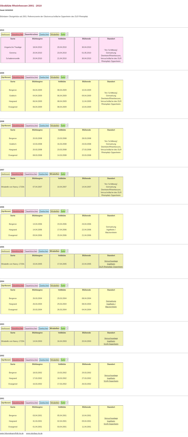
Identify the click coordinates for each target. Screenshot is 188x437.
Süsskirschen (17, 34)
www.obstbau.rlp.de (34, 433)
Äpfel (63, 34)
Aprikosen (5, 34)
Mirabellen (55, 34)
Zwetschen (44, 34)
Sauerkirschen (32, 77)
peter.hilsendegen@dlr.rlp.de (12, 433)
